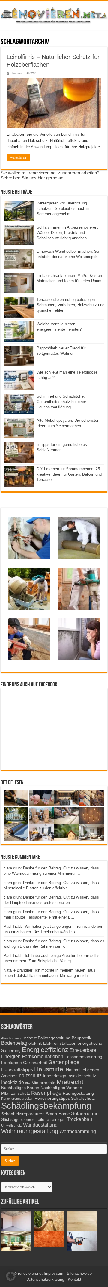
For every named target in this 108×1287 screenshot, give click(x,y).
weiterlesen (18, 157)
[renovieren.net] (54, 14)
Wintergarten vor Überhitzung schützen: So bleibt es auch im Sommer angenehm (64, 208)
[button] (11, 1276)
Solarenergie (85, 1113)
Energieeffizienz (45, 1049)
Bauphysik (81, 1038)
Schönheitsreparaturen (23, 1114)
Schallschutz (83, 1098)
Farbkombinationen (42, 1056)
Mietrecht (70, 1081)
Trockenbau (79, 1119)
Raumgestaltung (78, 1093)
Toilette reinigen (51, 1119)
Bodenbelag (14, 1043)
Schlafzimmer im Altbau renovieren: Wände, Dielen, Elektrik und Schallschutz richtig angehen (67, 232)
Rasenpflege (46, 1093)
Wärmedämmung (77, 1131)
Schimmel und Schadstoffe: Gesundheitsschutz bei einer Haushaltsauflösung (61, 401)
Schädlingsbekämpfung (46, 1105)
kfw (27, 1083)
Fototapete (11, 1062)
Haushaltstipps (17, 1069)
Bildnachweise (79, 1273)
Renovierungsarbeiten (17, 1098)
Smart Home (58, 1114)
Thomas (16, 73)
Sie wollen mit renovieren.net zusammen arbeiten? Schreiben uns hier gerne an (50, 175)
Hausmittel (49, 1069)
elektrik (35, 1043)
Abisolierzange (11, 1038)
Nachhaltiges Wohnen (61, 1087)
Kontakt (74, 1279)
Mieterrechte (44, 1082)
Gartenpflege (64, 1062)
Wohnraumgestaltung (29, 1131)
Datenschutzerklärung (45, 1279)
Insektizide (12, 1082)
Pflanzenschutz (15, 1093)
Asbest (30, 1038)
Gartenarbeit (35, 1062)
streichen (27, 1120)
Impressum (53, 1273)
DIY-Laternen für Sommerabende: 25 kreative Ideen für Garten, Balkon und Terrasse (69, 474)
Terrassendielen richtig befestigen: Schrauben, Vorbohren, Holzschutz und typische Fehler (70, 305)
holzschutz (30, 1075)
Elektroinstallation (59, 1043)
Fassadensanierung (83, 1057)
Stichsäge (10, 1119)
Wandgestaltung (40, 1124)
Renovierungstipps (52, 1098)
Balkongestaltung (54, 1038)
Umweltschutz (11, 1125)
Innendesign (54, 1076)
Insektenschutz (82, 1076)
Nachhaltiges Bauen (20, 1087)
